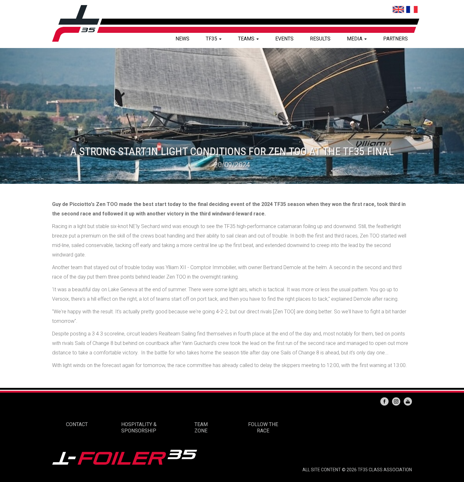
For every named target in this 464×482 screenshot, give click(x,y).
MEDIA (355, 39)
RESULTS (320, 39)
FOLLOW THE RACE (263, 427)
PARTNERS (395, 39)
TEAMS (247, 39)
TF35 (212, 39)
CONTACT (77, 424)
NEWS (182, 39)
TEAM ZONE (201, 427)
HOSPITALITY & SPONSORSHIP (139, 427)
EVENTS (284, 39)
